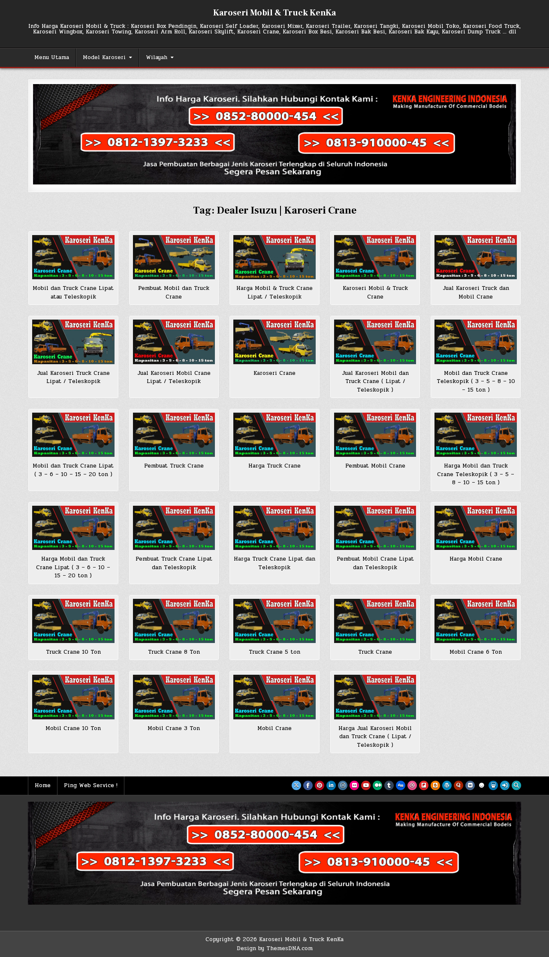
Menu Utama (51, 57)
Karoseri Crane (274, 373)
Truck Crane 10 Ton (73, 652)
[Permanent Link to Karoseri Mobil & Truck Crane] (375, 257)
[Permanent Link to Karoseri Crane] (274, 342)
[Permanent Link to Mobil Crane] (274, 697)
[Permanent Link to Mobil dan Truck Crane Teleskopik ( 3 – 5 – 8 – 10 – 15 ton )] (475, 342)
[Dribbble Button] (412, 785)
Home (43, 785)
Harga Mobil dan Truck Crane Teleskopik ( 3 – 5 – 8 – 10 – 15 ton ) (475, 474)
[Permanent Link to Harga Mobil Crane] (475, 528)
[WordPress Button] (447, 785)
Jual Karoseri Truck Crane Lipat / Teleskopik (73, 377)
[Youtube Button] (366, 785)
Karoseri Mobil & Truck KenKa (274, 12)
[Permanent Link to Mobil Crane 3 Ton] (174, 697)
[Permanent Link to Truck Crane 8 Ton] (174, 621)
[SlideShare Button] (493, 785)
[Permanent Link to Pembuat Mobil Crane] (375, 435)
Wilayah (156, 57)
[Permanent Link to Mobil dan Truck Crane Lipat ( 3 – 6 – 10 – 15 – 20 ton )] (73, 435)
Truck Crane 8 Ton (174, 652)
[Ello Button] (481, 785)
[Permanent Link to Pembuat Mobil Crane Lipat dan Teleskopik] (375, 528)
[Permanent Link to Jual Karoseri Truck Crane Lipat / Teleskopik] (73, 342)
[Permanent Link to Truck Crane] (375, 621)
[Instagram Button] (342, 785)
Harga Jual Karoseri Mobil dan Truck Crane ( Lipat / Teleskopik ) (375, 736)
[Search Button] (516, 785)
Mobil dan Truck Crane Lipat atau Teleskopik (73, 292)
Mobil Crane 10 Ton (73, 728)
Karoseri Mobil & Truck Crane (375, 292)
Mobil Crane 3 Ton (174, 728)
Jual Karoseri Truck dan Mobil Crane (476, 292)
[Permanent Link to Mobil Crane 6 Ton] (475, 621)
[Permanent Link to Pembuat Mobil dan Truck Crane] (174, 257)
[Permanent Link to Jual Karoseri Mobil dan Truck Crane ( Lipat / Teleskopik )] (375, 342)
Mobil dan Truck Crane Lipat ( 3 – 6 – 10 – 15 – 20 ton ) (73, 470)
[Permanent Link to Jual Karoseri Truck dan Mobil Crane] (475, 257)
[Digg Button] (400, 785)
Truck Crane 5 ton (274, 652)
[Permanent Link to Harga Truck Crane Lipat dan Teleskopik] (274, 528)
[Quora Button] (458, 785)
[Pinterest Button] (319, 785)
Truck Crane (375, 652)
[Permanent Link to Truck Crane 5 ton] (274, 621)
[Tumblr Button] (389, 785)
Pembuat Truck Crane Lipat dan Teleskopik (174, 563)
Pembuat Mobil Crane (375, 466)
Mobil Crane (274, 728)
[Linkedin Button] (331, 785)
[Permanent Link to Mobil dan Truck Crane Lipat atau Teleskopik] (73, 257)
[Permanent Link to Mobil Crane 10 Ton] (73, 697)
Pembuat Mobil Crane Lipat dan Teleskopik (375, 563)
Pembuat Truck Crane (174, 466)
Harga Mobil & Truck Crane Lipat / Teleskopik (274, 292)
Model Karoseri (104, 57)
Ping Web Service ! (91, 785)
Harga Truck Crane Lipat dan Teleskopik (274, 563)
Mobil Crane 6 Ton (475, 652)
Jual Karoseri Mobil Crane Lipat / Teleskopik (174, 377)
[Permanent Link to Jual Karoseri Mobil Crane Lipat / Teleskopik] (174, 342)
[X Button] (296, 785)
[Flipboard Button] (423, 785)
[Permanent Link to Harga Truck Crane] (274, 435)
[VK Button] (470, 785)
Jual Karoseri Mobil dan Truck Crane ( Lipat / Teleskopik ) (375, 381)
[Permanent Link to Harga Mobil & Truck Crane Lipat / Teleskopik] (274, 257)
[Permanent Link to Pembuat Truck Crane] (174, 435)
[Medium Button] (377, 785)
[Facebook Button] (308, 785)
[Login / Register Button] (505, 785)
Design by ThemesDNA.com (275, 948)
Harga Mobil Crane (475, 559)
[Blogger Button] (435, 785)
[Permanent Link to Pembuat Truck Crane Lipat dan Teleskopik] (174, 528)
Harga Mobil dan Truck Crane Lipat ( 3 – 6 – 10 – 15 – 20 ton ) (73, 567)
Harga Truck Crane (274, 466)
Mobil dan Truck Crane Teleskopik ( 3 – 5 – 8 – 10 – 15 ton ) (476, 381)
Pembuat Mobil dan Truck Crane (173, 292)
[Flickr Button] (354, 785)
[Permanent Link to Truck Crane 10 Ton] (73, 621)
